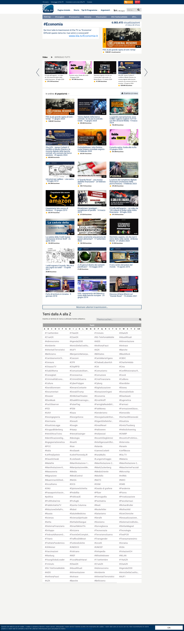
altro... (134, 17)
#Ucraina (87, 17)
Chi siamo (46, 2)
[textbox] (117, 319)
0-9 (139, 329)
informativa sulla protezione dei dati (79, 629)
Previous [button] (38, 74)
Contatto (89, 2)
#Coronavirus (74, 17)
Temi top (47, 17)
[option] (54, 71)
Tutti (92, 325)
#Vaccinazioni (101, 17)
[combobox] (117, 319)
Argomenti (105, 10)
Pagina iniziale (64, 10)
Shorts (76, 10)
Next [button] (146, 74)
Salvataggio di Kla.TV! (57, 2)
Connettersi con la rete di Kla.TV (75, 2)
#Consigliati (59, 17)
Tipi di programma (89, 10)
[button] (128, 2)
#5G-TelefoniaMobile (119, 17)
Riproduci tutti (62, 57)
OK (168, 627)
